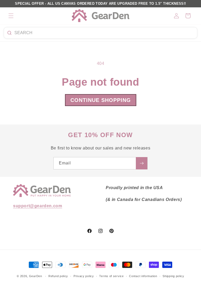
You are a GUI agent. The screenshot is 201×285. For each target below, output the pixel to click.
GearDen (35, 276)
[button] (11, 16)
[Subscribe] (141, 163)
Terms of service (111, 276)
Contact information (143, 276)
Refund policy (58, 276)
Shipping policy (173, 276)
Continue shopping (100, 100)
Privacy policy (84, 276)
